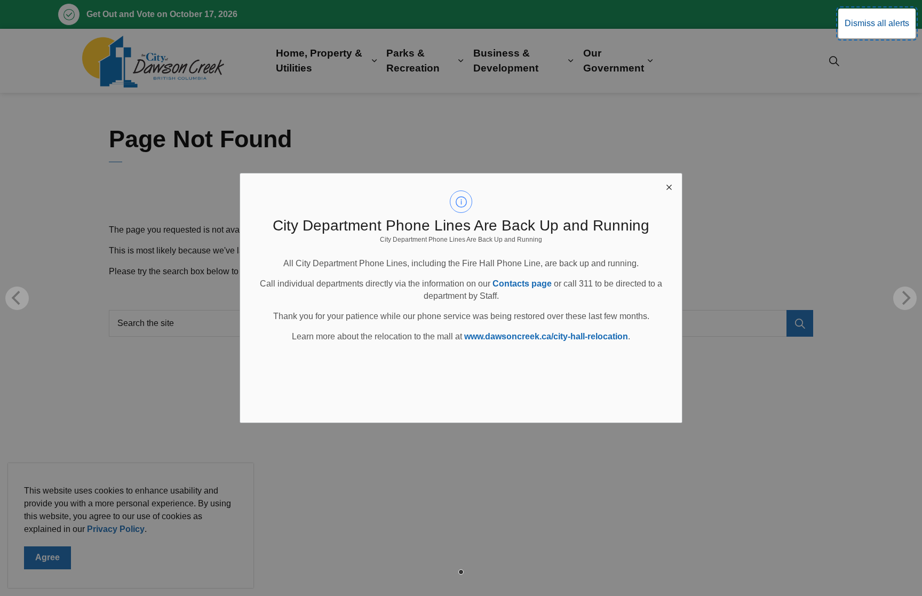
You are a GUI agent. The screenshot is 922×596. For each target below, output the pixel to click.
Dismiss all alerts (877, 23)
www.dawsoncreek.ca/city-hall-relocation (546, 336)
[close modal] (669, 186)
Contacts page (522, 283)
